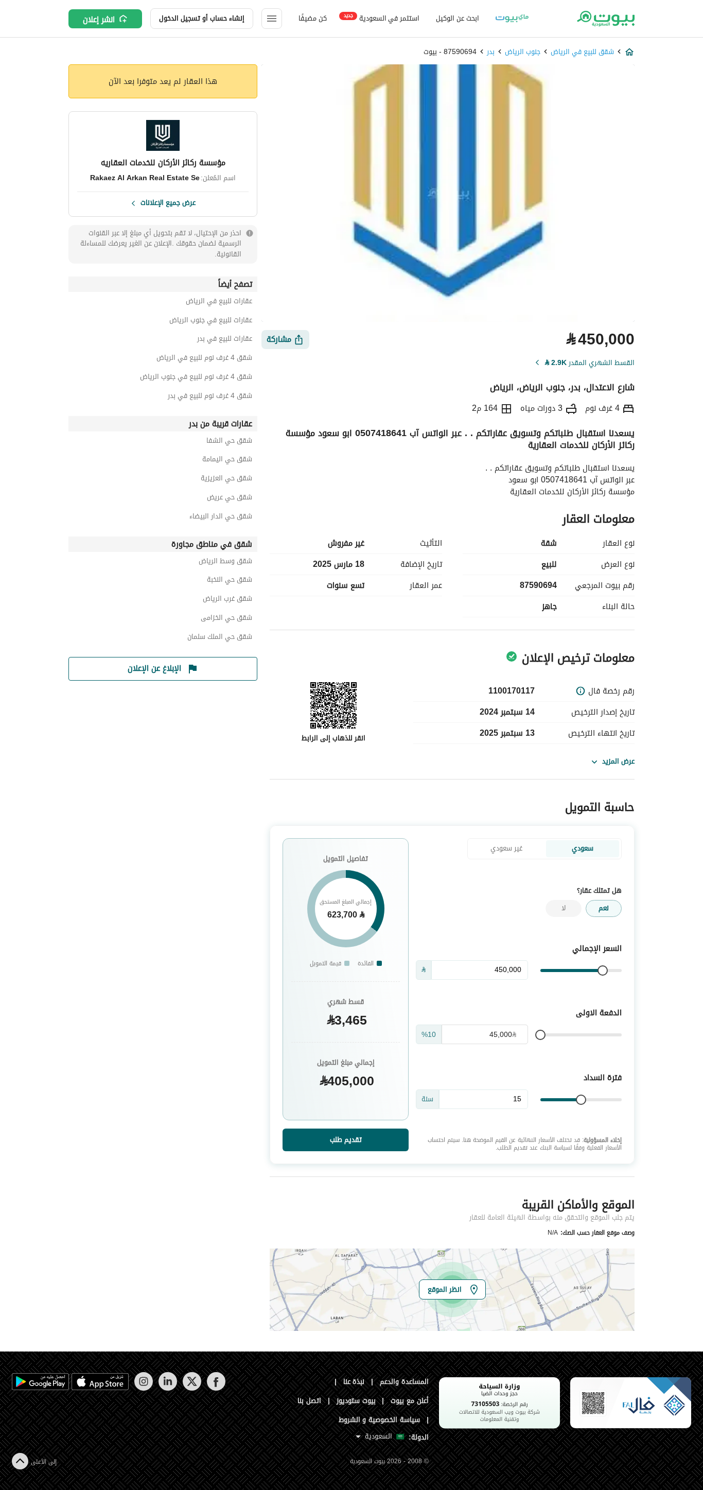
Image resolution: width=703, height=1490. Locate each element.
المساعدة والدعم (404, 1382)
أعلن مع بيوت (410, 1401)
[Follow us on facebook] (215, 1388)
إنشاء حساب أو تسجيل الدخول (201, 18)
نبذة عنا (354, 1382)
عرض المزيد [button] (618, 761)
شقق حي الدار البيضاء (220, 517)
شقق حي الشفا (229, 442)
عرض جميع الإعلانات (168, 202)
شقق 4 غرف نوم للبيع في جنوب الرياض (196, 378)
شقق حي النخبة (229, 581)
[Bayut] (605, 18)
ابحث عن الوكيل (457, 18)
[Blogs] (512, 18)
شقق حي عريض (229, 498)
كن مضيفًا (312, 18)
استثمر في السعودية (381, 17)
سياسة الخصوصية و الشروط (379, 1420)
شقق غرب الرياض (227, 600)
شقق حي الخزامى (226, 619)
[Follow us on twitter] (191, 1388)
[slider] (602, 970)
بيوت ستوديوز (356, 1401)
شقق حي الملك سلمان (219, 638)
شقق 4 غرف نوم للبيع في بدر (210, 397)
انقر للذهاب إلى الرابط (333, 738)
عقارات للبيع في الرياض (219, 302)
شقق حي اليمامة (227, 460)
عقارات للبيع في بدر (224, 340)
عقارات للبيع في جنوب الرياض (210, 321)
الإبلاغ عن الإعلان (154, 668)
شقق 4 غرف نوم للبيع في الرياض (204, 359)
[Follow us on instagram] (143, 1388)
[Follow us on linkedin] (167, 1388)
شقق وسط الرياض (225, 562)
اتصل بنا (309, 1401)
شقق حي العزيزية (226, 479)
